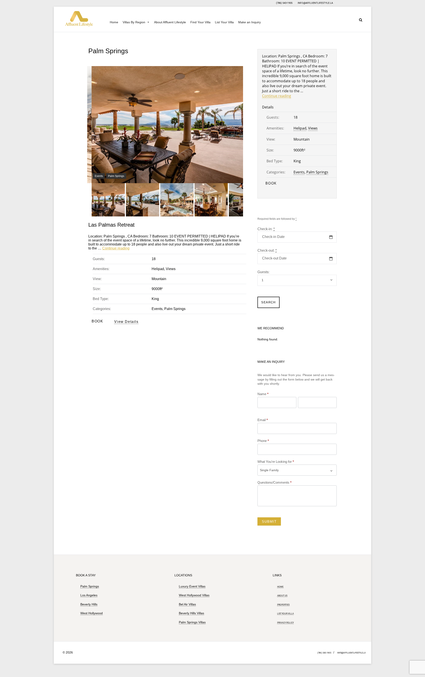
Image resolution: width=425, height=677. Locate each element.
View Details (126, 322)
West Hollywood (91, 613)
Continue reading (115, 248)
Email (262, 420)
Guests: (263, 272)
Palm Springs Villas (192, 622)
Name (263, 394)
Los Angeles (88, 595)
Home (114, 22)
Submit (269, 521)
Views (171, 269)
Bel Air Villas (187, 604)
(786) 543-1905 (284, 3)
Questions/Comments (274, 482)
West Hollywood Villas (194, 595)
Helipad (158, 269)
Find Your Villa (200, 22)
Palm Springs (116, 176)
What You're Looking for (275, 461)
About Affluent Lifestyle (170, 22)
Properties (283, 604)
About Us (282, 595)
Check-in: (266, 229)
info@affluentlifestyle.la (315, 3)
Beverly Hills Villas (191, 613)
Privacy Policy (285, 622)
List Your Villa (224, 22)
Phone (263, 441)
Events (99, 176)
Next (237, 183)
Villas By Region (134, 22)
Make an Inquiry (249, 22)
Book (97, 321)
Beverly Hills (88, 604)
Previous (101, 183)
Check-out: (267, 250)
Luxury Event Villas (192, 586)
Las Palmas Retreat (111, 225)
